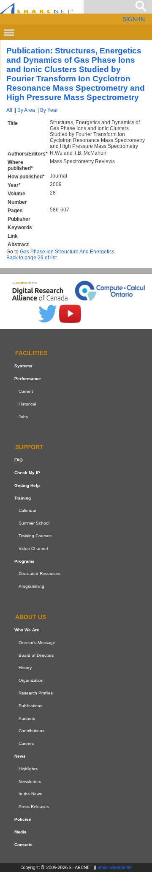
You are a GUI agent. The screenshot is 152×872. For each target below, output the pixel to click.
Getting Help (27, 485)
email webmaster (115, 867)
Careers (26, 743)
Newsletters (30, 781)
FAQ (18, 460)
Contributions (31, 730)
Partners (27, 718)
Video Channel (33, 548)
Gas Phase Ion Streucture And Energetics (67, 252)
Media (20, 832)
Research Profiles (36, 693)
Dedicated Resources (39, 574)
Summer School (34, 523)
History (25, 667)
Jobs (23, 416)
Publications (30, 705)
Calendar (27, 510)
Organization (31, 680)
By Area (26, 110)
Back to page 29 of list (31, 258)
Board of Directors (36, 655)
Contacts (23, 844)
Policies (22, 819)
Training (22, 498)
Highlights (28, 768)
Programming (31, 586)
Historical (27, 404)
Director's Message (37, 642)
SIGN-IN (133, 19)
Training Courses (35, 535)
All (9, 110)
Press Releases (34, 806)
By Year (49, 110)
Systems (23, 366)
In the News (30, 793)
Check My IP (27, 472)
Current (26, 391)
